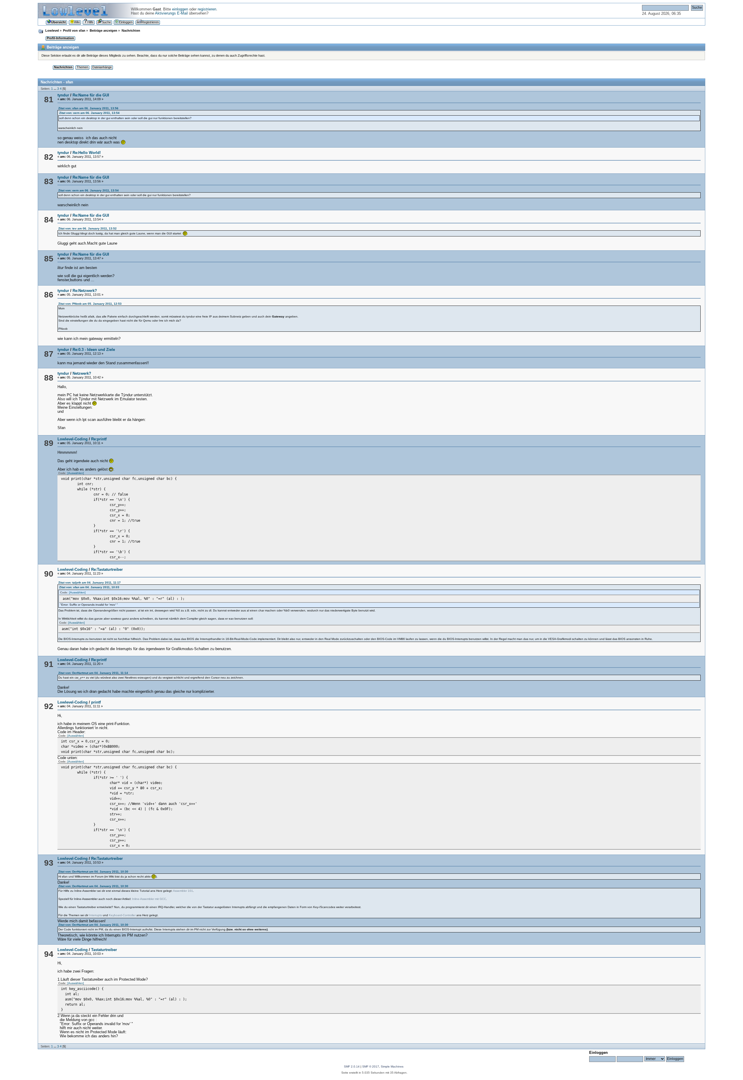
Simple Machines (392, 1066)
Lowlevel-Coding (72, 439)
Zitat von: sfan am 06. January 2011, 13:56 (88, 108)
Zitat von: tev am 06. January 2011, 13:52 (87, 228)
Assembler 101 (183, 890)
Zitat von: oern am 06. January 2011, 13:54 (89, 112)
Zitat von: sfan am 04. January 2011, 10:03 (89, 587)
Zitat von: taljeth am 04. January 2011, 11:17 (89, 582)
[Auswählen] (75, 473)
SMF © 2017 (370, 1066)
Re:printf (99, 439)
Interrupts (95, 915)
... (55, 88)
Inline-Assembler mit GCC (149, 898)
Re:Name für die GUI (91, 95)
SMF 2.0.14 (352, 1066)
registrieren (207, 9)
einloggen (180, 9)
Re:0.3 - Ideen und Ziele (94, 350)
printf (96, 702)
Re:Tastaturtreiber (107, 570)
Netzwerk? (82, 374)
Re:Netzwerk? (85, 291)
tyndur (63, 95)
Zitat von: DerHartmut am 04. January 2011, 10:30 (93, 871)
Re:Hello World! (87, 153)
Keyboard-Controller (122, 915)
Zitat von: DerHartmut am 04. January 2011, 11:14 (93, 672)
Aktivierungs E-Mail (171, 13)
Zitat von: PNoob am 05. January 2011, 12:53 (90, 303)
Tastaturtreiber (104, 950)
